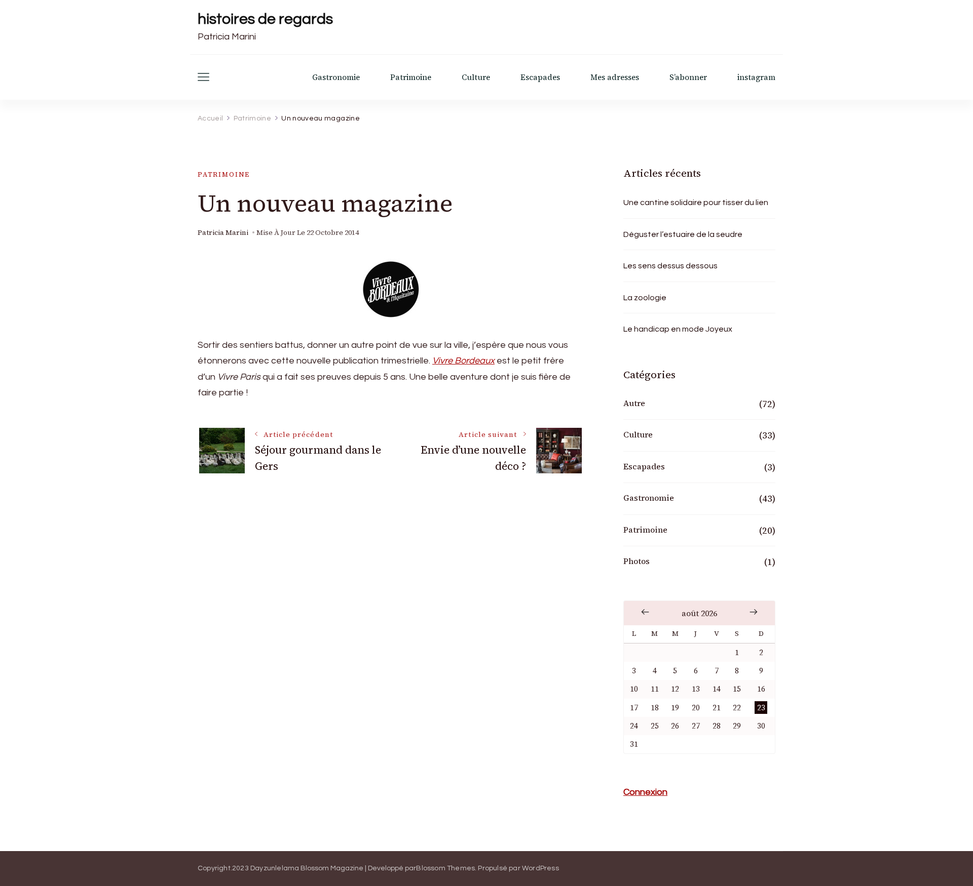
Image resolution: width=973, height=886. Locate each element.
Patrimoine (410, 77)
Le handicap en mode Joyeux (677, 329)
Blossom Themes (445, 868)
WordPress (540, 868)
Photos (636, 561)
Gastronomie (336, 77)
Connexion (645, 792)
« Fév (645, 612)
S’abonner (688, 77)
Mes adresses (614, 77)
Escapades (540, 77)
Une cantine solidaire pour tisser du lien (695, 202)
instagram (756, 77)
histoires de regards (265, 19)
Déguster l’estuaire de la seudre (682, 234)
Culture (476, 77)
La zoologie (644, 298)
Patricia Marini (223, 232)
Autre (634, 403)
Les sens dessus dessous (670, 266)
